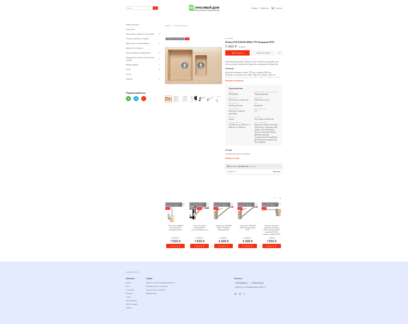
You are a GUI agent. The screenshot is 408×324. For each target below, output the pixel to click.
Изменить (252, 166)
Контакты (129, 293)
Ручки (128, 69)
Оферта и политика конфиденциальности (160, 283)
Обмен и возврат (132, 304)
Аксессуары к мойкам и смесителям (140, 34)
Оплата (128, 297)
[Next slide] (218, 65)
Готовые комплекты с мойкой (137, 39)
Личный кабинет (131, 301)
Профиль (254, 8)
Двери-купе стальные (134, 48)
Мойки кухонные (181, 25)
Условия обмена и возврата (155, 290)
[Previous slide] (168, 65)
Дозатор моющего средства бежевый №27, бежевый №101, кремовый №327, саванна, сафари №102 (271, 230)
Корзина (279, 8)
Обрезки (129, 79)
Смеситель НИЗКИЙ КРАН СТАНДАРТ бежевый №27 (223, 228)
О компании (130, 290)
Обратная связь (151, 293)
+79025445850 (240, 283)
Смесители (130, 29)
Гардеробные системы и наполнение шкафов (140, 58)
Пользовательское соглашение (157, 286)
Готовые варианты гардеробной (138, 53)
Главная (168, 25)
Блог (127, 286)
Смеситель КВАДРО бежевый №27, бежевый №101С (175, 228)
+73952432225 (257, 283)
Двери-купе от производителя (137, 43)
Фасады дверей (132, 65)
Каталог (128, 283)
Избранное (264, 8)
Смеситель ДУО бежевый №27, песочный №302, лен (199, 228)
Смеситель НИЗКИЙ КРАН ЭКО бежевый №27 (247, 228)
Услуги (128, 74)
